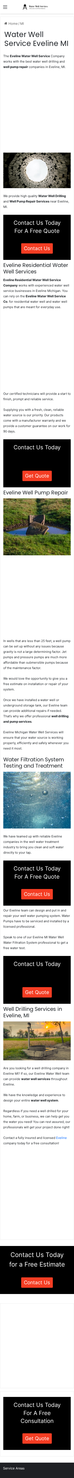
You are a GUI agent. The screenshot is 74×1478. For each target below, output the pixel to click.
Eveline (61, 1138)
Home (12, 23)
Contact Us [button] (37, 248)
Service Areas (13, 1468)
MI (22, 23)
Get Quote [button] (37, 476)
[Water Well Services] (37, 7)
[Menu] (5, 8)
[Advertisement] (37, 112)
